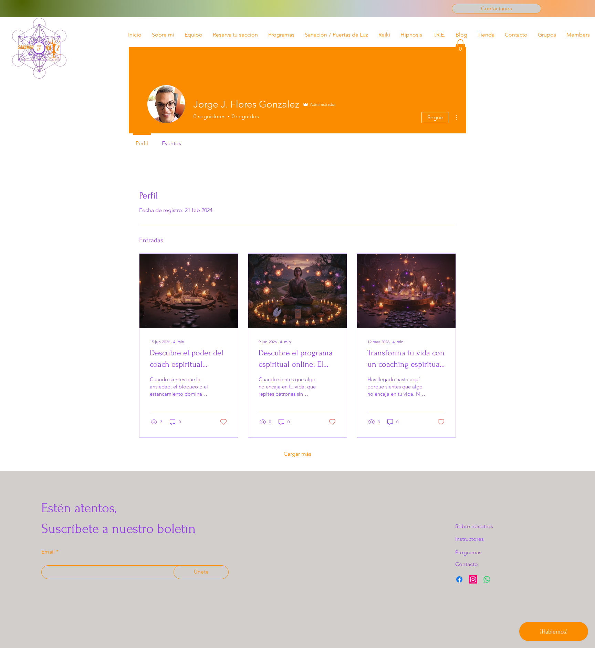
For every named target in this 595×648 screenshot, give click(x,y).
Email (48, 552)
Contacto (466, 564)
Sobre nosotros (474, 526)
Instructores (469, 539)
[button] (460, 46)
